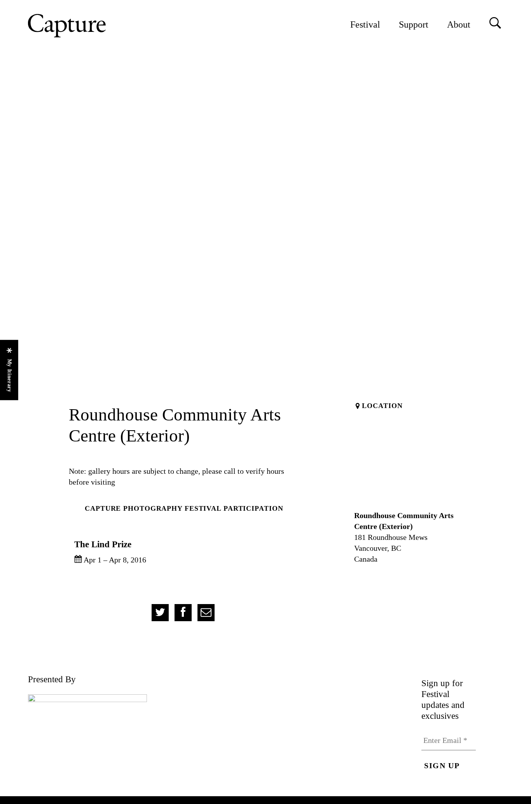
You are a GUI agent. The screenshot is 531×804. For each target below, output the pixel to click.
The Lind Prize (102, 544)
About (458, 24)
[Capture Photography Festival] (92, 25)
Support (413, 24)
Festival (365, 24)
